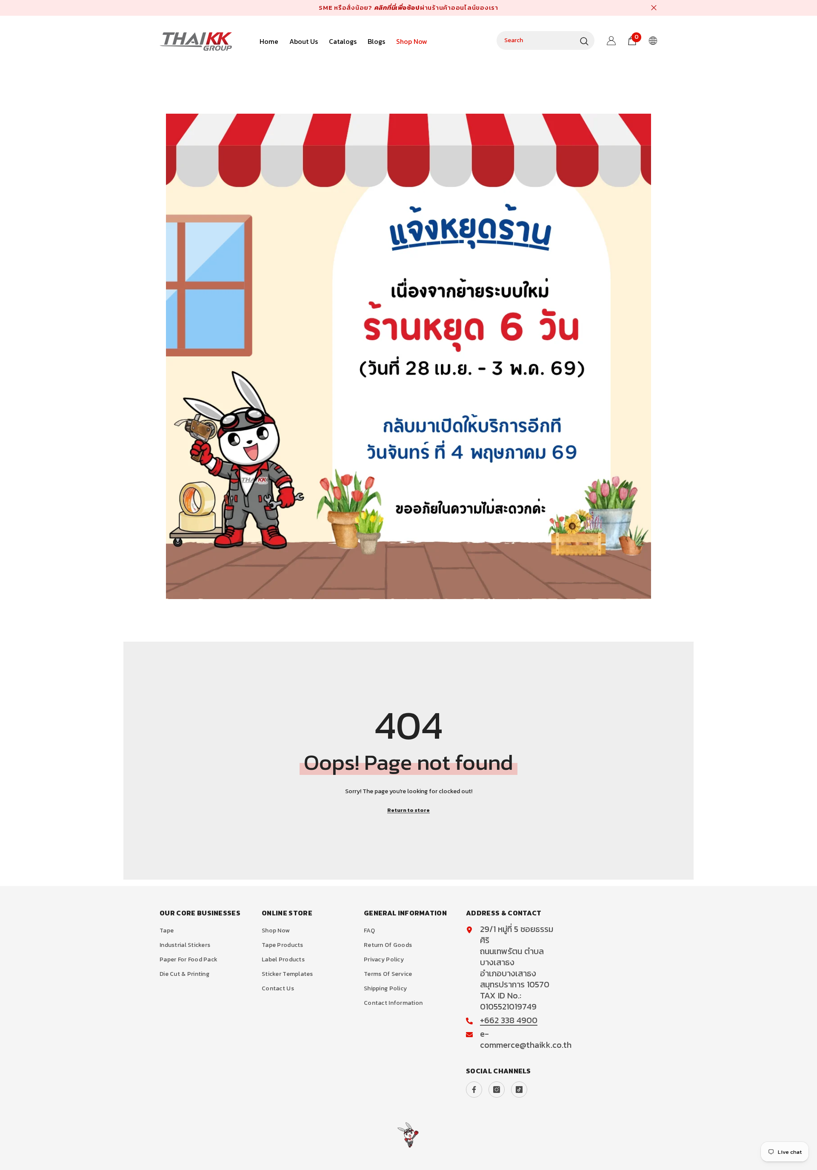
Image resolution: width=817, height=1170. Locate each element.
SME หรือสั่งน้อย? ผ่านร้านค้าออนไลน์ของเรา (408, 7)
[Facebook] (474, 1089)
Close (653, 7)
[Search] (545, 40)
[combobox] (536, 40)
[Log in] (611, 40)
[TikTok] (519, 1089)
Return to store (408, 810)
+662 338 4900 (508, 1020)
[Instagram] (496, 1089)
